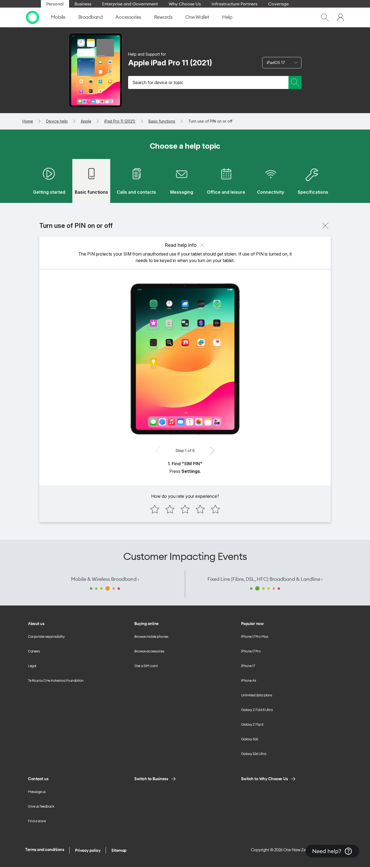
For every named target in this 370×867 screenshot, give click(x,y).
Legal (32, 666)
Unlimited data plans (256, 695)
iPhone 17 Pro (251, 651)
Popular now (252, 623)
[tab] (49, 181)
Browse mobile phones (151, 636)
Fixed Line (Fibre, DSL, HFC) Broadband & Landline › (265, 579)
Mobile (58, 17)
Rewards (163, 17)
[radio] (154, 509)
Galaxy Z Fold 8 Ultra (257, 709)
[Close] (325, 225)
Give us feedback (41, 806)
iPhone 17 (248, 666)
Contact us (38, 778)
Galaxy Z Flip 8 (252, 724)
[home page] (32, 17)
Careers (34, 651)
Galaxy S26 (249, 739)
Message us (37, 791)
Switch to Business (151, 778)
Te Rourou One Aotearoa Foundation (56, 680)
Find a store (37, 821)
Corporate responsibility (46, 636)
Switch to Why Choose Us (264, 778)
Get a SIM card (145, 666)
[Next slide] (212, 450)
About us (36, 623)
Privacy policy (87, 850)
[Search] (294, 82)
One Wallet (197, 17)
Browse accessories (149, 651)
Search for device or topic (157, 82)
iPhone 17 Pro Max (254, 636)
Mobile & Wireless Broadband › (105, 579)
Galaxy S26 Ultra (253, 753)
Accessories (128, 17)
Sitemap (118, 850)
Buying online (146, 623)
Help (227, 17)
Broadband (90, 17)
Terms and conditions (44, 849)
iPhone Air (249, 680)
